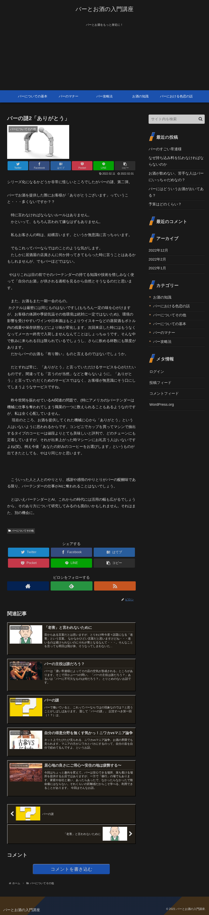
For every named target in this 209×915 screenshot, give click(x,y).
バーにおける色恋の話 (171, 306)
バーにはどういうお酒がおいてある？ (176, 192)
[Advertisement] (104, 59)
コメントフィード (164, 393)
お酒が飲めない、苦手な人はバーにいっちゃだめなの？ (176, 176)
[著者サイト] (28, 586)
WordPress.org (161, 404)
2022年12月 (158, 250)
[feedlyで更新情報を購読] (71, 586)
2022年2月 (157, 259)
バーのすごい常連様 (165, 149)
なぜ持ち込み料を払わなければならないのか (176, 161)
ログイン (156, 372)
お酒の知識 (162, 297)
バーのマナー (164, 333)
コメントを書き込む (71, 869)
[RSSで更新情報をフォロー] (115, 586)
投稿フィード (160, 383)
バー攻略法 (162, 342)
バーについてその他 (23, 530)
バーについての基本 (169, 324)
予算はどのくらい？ (165, 204)
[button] (200, 119)
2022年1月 (157, 268)
